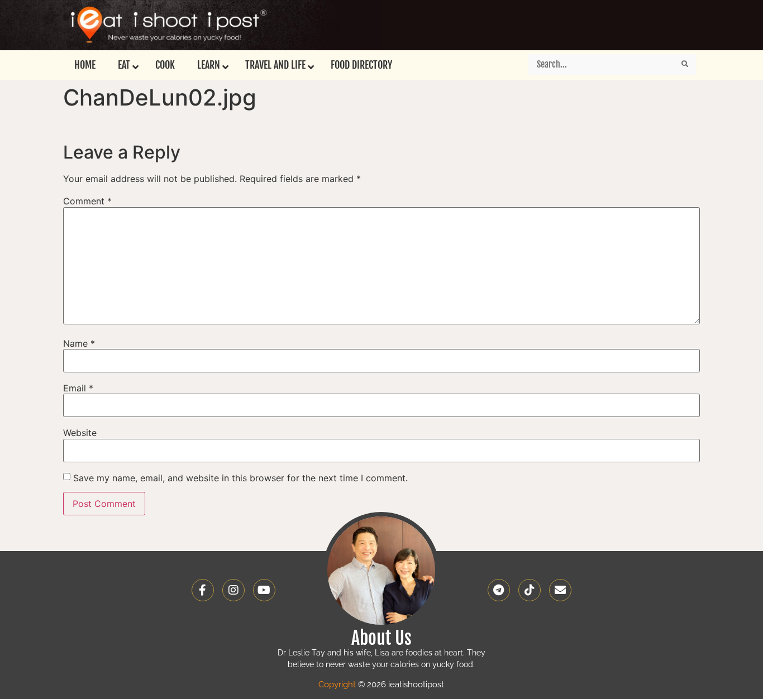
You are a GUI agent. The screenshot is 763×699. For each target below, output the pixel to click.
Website (80, 432)
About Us (381, 638)
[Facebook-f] (203, 590)
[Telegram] (499, 590)
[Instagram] (233, 590)
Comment (87, 201)
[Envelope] (560, 590)
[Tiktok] (529, 590)
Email (78, 388)
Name (79, 343)
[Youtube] (264, 590)
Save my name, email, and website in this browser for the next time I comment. (240, 477)
